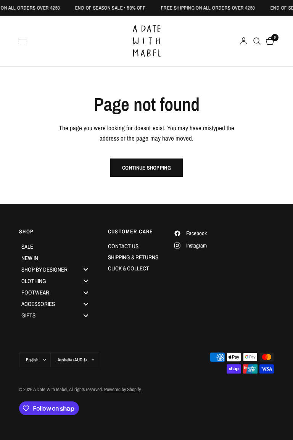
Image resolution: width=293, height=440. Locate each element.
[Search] (257, 41)
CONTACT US (123, 246)
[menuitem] (58, 246)
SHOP (26, 231)
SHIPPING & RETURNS (133, 257)
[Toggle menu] (86, 269)
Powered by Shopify (122, 389)
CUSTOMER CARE (130, 231)
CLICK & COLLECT (128, 268)
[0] (268, 41)
